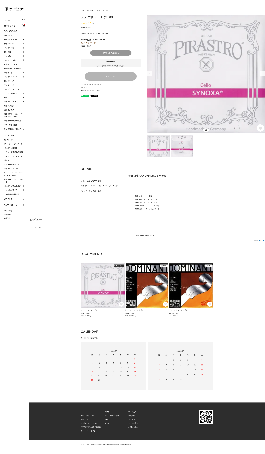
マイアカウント (10, 211)
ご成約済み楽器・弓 (11, 194)
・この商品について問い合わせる (91, 85)
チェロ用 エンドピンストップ (14, 130)
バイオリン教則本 (10, 148)
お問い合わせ (133, 427)
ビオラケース (9, 81)
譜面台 (6, 160)
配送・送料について (88, 416)
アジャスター (9, 135)
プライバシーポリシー (89, 431)
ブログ (107, 412)
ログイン (7, 218)
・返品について (86, 87)
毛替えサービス (10, 35)
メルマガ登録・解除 (112, 416)
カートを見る (14, 25)
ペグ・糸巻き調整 (10, 125)
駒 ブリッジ (8, 140)
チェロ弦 (90, 10)
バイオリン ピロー (11, 169)
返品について (86, 419)
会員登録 (7, 214)
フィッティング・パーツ (13, 144)
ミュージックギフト (11, 164)
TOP (82, 10)
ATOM (107, 423)
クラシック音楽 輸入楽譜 (13, 152)
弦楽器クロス (9, 110)
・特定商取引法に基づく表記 (90, 90)
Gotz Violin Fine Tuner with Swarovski (13, 174)
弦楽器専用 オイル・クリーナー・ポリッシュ (14, 115)
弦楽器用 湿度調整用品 (12, 121)
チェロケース (9, 85)
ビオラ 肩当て (9, 106)
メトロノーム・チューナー (14, 156)
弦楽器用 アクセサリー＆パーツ (14, 180)
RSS (106, 419)
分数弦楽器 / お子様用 (12, 68)
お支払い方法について (89, 423)
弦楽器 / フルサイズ (11, 64)
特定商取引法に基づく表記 (91, 427)
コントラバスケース (11, 89)
